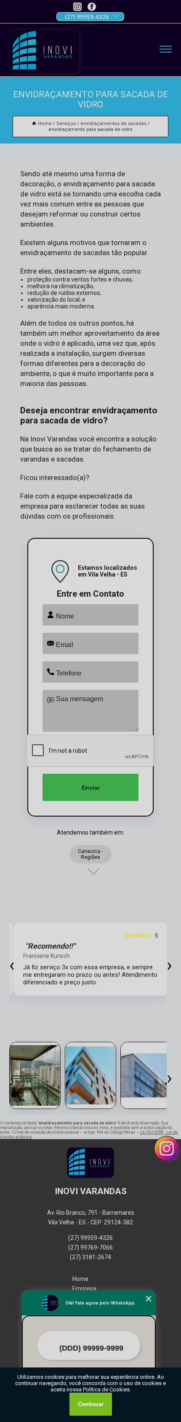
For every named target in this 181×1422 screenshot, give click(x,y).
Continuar (91, 1404)
